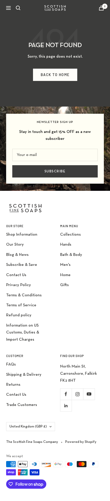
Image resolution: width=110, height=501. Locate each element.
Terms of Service (21, 305)
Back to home (55, 74)
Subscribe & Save (21, 265)
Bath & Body (71, 255)
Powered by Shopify (80, 442)
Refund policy (18, 315)
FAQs (11, 364)
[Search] (18, 8)
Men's (65, 265)
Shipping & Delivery (23, 375)
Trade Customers (21, 405)
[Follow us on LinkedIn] (66, 405)
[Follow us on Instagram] (77, 394)
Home (65, 275)
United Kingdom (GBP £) (28, 426)
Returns (13, 385)
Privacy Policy (18, 285)
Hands (65, 245)
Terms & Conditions (24, 295)
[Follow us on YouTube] (89, 394)
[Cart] (101, 8)
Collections (70, 235)
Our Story (15, 245)
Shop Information (21, 235)
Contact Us (16, 275)
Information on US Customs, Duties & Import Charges (22, 332)
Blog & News (17, 255)
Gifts (64, 285)
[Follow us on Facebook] (66, 394)
